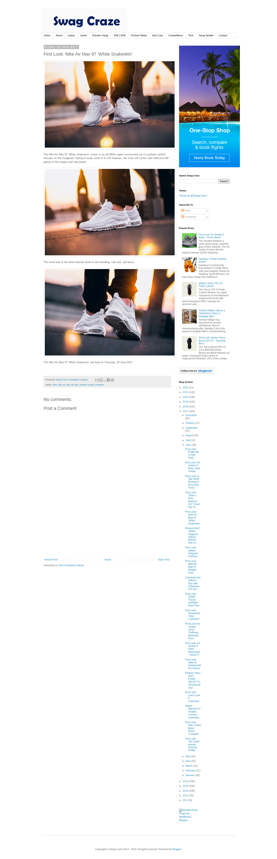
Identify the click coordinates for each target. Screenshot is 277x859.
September (192, 427)
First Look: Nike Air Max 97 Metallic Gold (191, 567)
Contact (223, 35)
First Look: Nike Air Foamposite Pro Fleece (193, 664)
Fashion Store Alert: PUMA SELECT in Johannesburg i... (193, 680)
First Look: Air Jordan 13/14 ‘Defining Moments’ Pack (192, 631)
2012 (186, 800)
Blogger (177, 849)
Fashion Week (139, 35)
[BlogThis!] (101, 380)
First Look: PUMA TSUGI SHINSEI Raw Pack (192, 600)
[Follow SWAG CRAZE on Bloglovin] (196, 373)
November (191, 415)
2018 (186, 406)
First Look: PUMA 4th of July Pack (192, 453)
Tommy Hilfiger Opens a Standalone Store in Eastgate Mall (212, 313)
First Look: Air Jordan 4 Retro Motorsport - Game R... (193, 649)
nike (55, 384)
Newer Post (51, 559)
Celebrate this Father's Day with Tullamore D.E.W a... (193, 583)
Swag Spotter (206, 35)
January (190, 775)
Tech (190, 35)
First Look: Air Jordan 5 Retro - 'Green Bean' (211, 236)
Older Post (164, 559)
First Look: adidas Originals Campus (191, 552)
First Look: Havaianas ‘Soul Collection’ (192, 615)
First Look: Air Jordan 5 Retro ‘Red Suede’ (192, 467)
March (189, 766)
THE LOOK (120, 35)
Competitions (175, 35)
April (188, 761)
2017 (186, 411)
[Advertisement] (107, 528)
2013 (186, 795)
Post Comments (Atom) (71, 565)
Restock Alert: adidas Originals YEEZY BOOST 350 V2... (192, 535)
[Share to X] (105, 380)
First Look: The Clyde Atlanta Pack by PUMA (192, 744)
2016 (186, 781)
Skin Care (157, 35)
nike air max (72, 384)
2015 (186, 786)
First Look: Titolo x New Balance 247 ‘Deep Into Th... (192, 500)
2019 (186, 401)
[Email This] (97, 380)
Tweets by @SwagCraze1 (193, 195)
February (191, 770)
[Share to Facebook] (108, 380)
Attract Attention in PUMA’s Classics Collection (193, 711)
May (188, 756)
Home (47, 35)
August (190, 435)
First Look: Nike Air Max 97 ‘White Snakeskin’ (192, 517)
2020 (186, 397)
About (59, 35)
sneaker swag (86, 384)
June (189, 444)
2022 (186, 387)
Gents (83, 35)
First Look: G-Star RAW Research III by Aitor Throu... (192, 482)
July (188, 440)
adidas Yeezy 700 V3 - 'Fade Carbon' (211, 285)
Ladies (71, 35)
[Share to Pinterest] (112, 380)
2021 (186, 392)
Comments (190, 217)
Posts (187, 210)
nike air (61, 384)
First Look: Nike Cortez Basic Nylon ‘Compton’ (193, 728)
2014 (186, 790)
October (190, 423)
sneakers (99, 384)
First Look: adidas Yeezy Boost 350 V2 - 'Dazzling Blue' (212, 340)
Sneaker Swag (100, 35)
